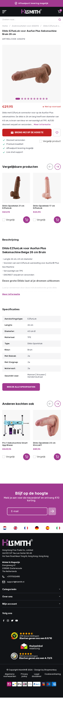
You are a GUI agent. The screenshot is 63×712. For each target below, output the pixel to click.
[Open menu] (4, 11)
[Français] (26, 528)
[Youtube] (16, 621)
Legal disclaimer (36, 675)
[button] (17, 99)
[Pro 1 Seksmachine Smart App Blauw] (16, 425)
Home (5, 26)
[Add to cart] (26, 219)
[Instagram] (8, 621)
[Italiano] (58, 528)
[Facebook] (3, 621)
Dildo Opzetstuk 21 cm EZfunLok (13, 207)
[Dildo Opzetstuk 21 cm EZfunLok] (16, 188)
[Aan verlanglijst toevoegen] (57, 132)
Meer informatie (42, 124)
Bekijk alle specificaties (21, 387)
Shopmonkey (50, 670)
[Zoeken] (60, 20)
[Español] (47, 528)
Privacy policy (24, 675)
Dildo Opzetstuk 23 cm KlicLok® (44, 444)
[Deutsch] (37, 528)
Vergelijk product (52, 141)
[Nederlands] (4, 528)
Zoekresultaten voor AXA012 (25, 26)
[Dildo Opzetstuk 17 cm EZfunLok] (47, 188)
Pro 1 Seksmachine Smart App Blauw (14, 444)
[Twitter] (12, 621)
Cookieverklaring (53, 674)
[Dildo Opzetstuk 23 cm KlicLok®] (47, 425)
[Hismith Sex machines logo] (31, 13)
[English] (15, 528)
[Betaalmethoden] (9, 684)
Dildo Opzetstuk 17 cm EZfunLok (44, 207)
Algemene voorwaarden (9, 675)
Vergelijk (10, 219)
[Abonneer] (52, 511)
